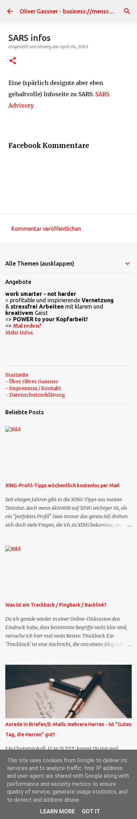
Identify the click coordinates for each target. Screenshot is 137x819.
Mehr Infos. (19, 332)
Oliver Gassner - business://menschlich (70, 11)
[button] (12, 61)
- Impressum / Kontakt (33, 388)
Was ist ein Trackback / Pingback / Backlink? (55, 605)
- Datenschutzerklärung (35, 395)
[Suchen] (127, 11)
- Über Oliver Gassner (31, 381)
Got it (91, 811)
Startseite (16, 375)
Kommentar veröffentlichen (46, 228)
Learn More (57, 811)
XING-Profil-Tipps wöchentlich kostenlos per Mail (62, 485)
